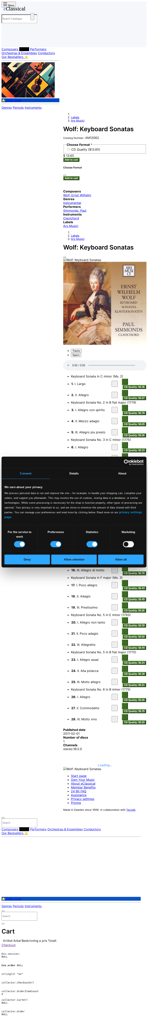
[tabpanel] (104, 739)
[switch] (55, 544)
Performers (38, 49)
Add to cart (71, 159)
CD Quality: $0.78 (134, 413)
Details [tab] (74, 473)
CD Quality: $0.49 (134, 599)
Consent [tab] (25, 473)
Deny (27, 559)
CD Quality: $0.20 (134, 722)
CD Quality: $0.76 (134, 573)
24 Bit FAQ (78, 791)
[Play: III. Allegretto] (115, 645)
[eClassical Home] (31, 9)
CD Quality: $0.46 (134, 435)
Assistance (79, 795)
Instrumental (72, 203)
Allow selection (74, 559)
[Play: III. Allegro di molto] (115, 570)
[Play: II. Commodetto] (115, 708)
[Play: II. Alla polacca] (115, 671)
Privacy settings (82, 799)
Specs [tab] (76, 355)
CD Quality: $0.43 (134, 588)
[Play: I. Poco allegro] (115, 585)
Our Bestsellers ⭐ (15, 57)
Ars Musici (77, 120)
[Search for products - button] (32, 16)
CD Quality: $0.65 (134, 424)
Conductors (46, 53)
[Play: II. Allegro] (115, 395)
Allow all (121, 559)
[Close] (64, 257)
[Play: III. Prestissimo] (115, 607)
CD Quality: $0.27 (134, 398)
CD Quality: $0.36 (134, 387)
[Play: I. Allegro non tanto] (115, 622)
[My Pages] (7, 41)
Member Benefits (83, 787)
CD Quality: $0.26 (134, 610)
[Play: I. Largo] (115, 384)
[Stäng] (64, 175)
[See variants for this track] (125, 382)
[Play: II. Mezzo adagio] (115, 421)
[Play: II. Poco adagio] (115, 633)
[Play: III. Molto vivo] (115, 719)
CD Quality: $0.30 (134, 673)
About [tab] (122, 473)
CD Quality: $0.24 (134, 662)
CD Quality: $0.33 (134, 450)
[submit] (30, 823)
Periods (18, 107)
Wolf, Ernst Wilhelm (77, 195)
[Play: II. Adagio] (115, 596)
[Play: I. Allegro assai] (115, 660)
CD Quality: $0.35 (134, 711)
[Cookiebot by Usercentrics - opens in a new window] (127, 462)
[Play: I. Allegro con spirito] (115, 410)
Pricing (76, 803)
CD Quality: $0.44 (134, 647)
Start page (79, 776)
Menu (10, 5)
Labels (24, 49)
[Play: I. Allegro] (115, 447)
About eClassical (83, 783)
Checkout (9, 945)
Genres (7, 107)
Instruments (33, 107)
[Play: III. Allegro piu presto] (115, 432)
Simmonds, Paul (74, 210)
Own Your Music (83, 780)
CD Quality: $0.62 (134, 636)
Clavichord (71, 218)
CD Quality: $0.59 (134, 625)
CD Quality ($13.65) (85, 149)
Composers (10, 49)
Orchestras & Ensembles (19, 53)
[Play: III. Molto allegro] (115, 682)
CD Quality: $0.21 (134, 685)
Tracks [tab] (76, 350)
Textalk (130, 809)
